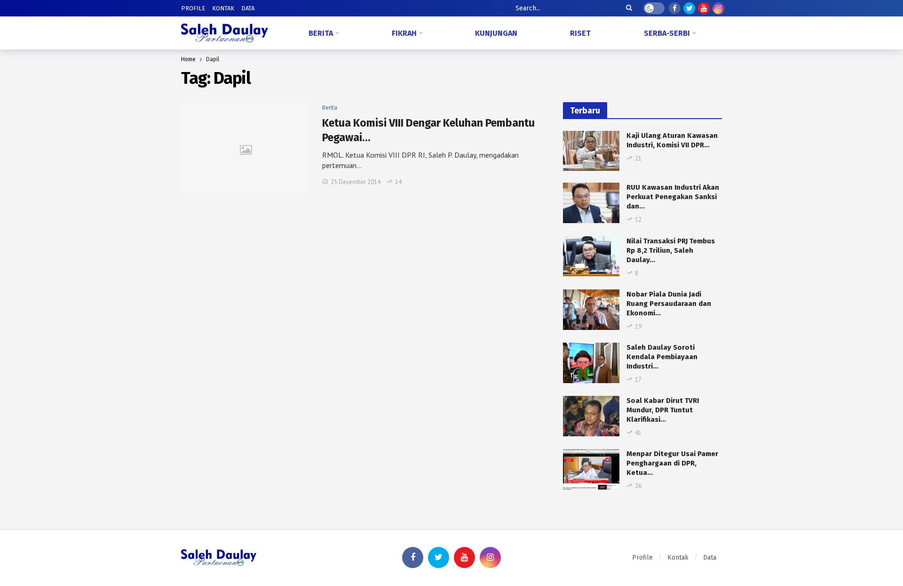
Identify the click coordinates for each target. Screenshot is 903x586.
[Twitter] (689, 8)
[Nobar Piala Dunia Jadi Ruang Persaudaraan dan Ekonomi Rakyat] (591, 309)
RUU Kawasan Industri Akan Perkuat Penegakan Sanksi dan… (672, 196)
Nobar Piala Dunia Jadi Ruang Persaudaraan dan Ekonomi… (668, 303)
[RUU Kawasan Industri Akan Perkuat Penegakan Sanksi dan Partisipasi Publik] (591, 203)
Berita (329, 107)
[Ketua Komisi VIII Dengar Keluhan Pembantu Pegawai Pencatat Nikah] (244, 147)
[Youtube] (704, 8)
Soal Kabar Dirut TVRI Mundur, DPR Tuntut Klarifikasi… (662, 410)
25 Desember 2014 (355, 182)
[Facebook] (675, 8)
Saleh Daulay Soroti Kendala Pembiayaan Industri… (661, 356)
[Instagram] (718, 8)
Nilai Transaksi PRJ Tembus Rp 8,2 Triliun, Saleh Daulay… (670, 250)
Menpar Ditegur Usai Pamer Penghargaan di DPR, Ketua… (672, 463)
